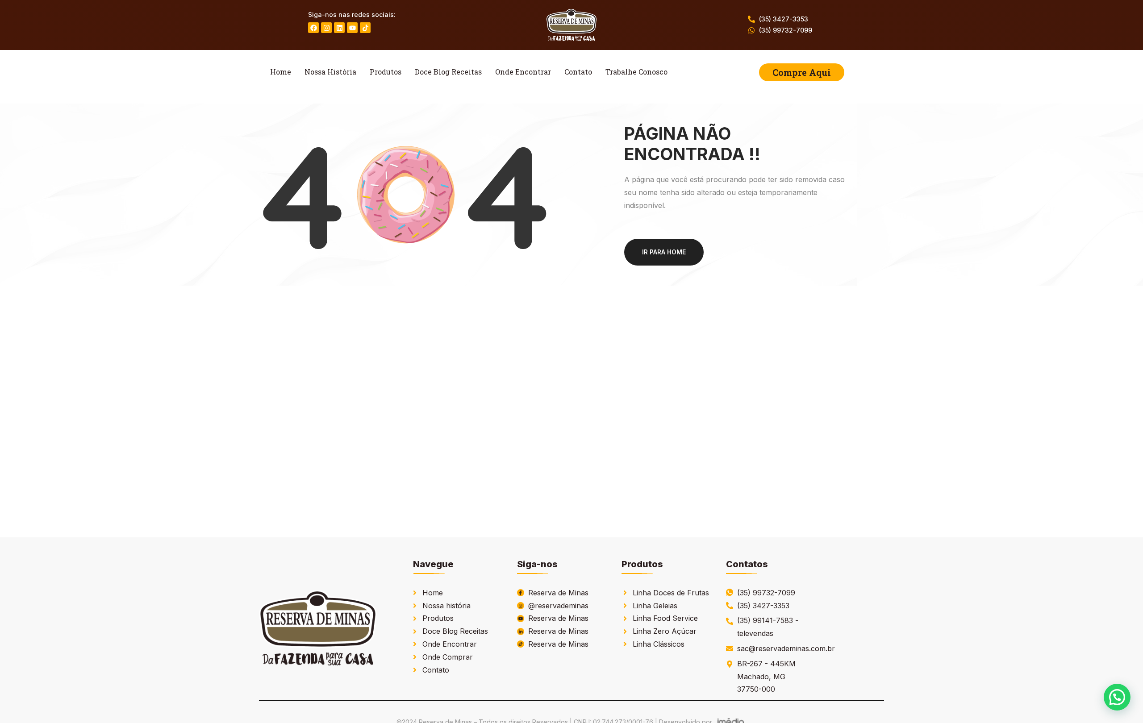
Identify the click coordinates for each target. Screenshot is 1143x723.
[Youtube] (352, 27)
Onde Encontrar (523, 71)
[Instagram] (326, 27)
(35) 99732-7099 (785, 30)
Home (280, 71)
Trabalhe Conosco (636, 71)
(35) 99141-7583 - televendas (767, 627)
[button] (1117, 697)
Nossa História (330, 71)
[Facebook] (313, 27)
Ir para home (664, 252)
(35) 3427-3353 (783, 19)
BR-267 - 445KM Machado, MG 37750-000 (766, 676)
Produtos (385, 71)
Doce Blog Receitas (448, 71)
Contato (578, 71)
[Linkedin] (339, 27)
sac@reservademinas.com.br (786, 648)
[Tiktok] (365, 27)
